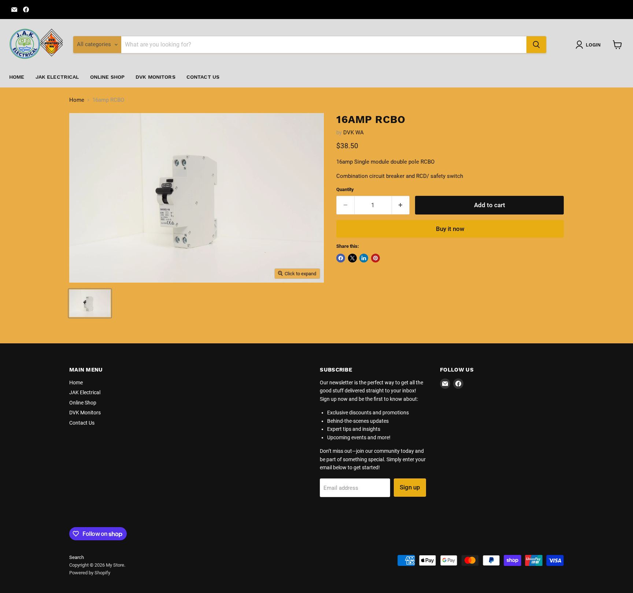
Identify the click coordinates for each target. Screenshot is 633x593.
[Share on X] (352, 258)
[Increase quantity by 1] (401, 205)
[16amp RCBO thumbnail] (90, 303)
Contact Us (202, 77)
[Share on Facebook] (340, 258)
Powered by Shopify (89, 572)
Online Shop (107, 77)
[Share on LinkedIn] (363, 258)
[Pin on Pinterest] (375, 258)
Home (17, 77)
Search (76, 557)
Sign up (410, 487)
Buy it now (450, 228)
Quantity (345, 189)
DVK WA (353, 132)
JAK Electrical (57, 77)
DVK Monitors (155, 77)
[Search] (536, 44)
